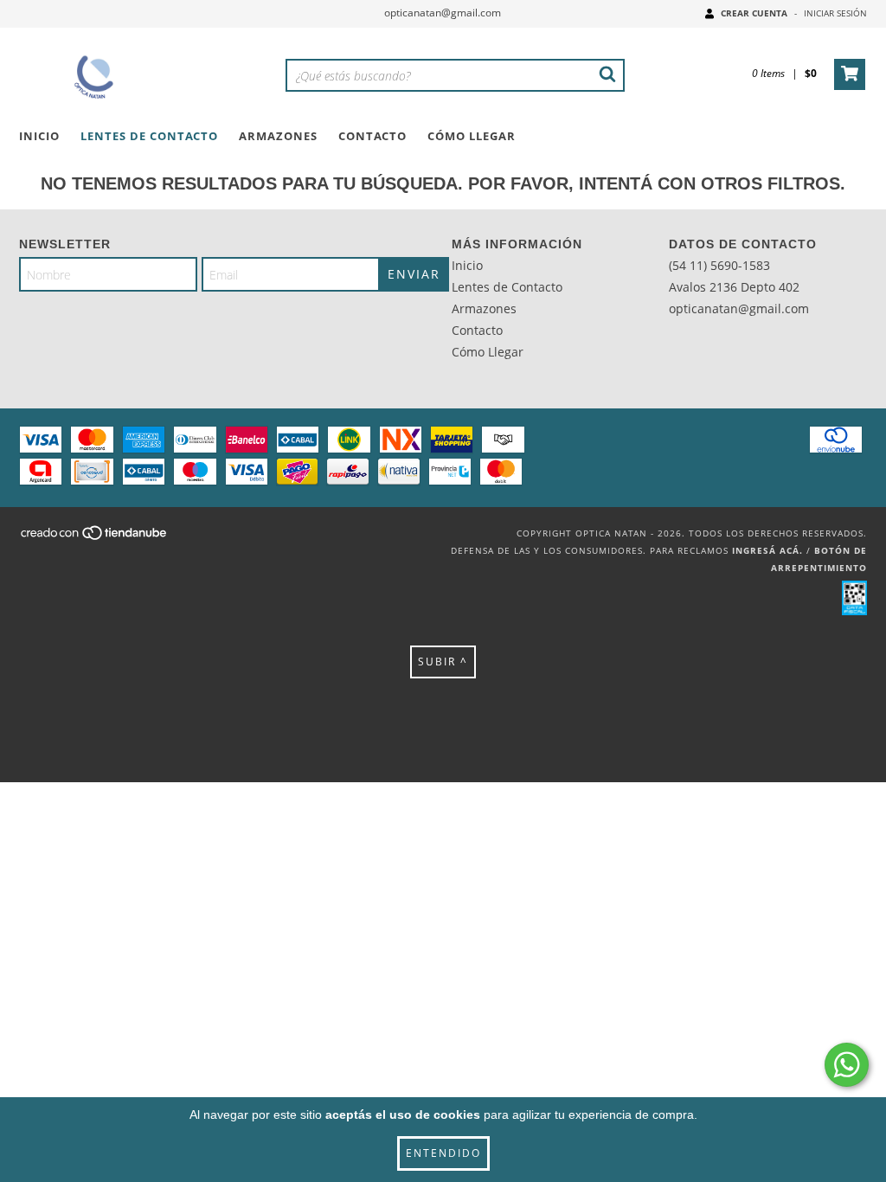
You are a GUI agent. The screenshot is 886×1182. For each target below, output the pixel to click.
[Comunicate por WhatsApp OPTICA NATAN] (847, 1065)
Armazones (278, 136)
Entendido (443, 1153)
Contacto (372, 136)
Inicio (39, 136)
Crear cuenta (754, 13)
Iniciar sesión (835, 13)
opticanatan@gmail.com (442, 12)
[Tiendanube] (94, 538)
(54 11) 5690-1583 (719, 265)
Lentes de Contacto (149, 136)
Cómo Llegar (471, 136)
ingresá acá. (767, 550)
